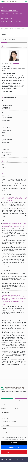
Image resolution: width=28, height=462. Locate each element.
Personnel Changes (5, 24)
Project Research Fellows (17, 13)
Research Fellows (4, 13)
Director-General (4, 5)
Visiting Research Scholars (6, 18)
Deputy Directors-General (16, 5)
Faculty (6, 28)
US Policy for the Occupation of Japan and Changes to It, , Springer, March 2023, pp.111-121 (14, 225)
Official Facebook (15, 447)
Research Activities (5, 400)
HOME (2, 28)
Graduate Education (19, 400)
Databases (3, 408)
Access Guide (5, 418)
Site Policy (4, 432)
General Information (5, 397)
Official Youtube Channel (15, 452)
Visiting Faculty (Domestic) (6, 15)
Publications (4, 404)
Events (16, 408)
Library (16, 404)
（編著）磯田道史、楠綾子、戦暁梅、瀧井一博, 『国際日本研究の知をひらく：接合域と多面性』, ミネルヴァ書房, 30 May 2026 (14, 199)
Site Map (4, 428)
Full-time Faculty (4, 7)
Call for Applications (5, 412)
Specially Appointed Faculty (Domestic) (9, 10)
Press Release (5, 425)
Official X (15, 442)
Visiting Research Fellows (6, 21)
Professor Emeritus (19, 21)
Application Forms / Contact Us (9, 421)
